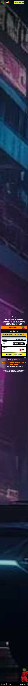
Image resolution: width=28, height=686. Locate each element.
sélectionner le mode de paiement (14, 354)
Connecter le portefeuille (19, 2)
